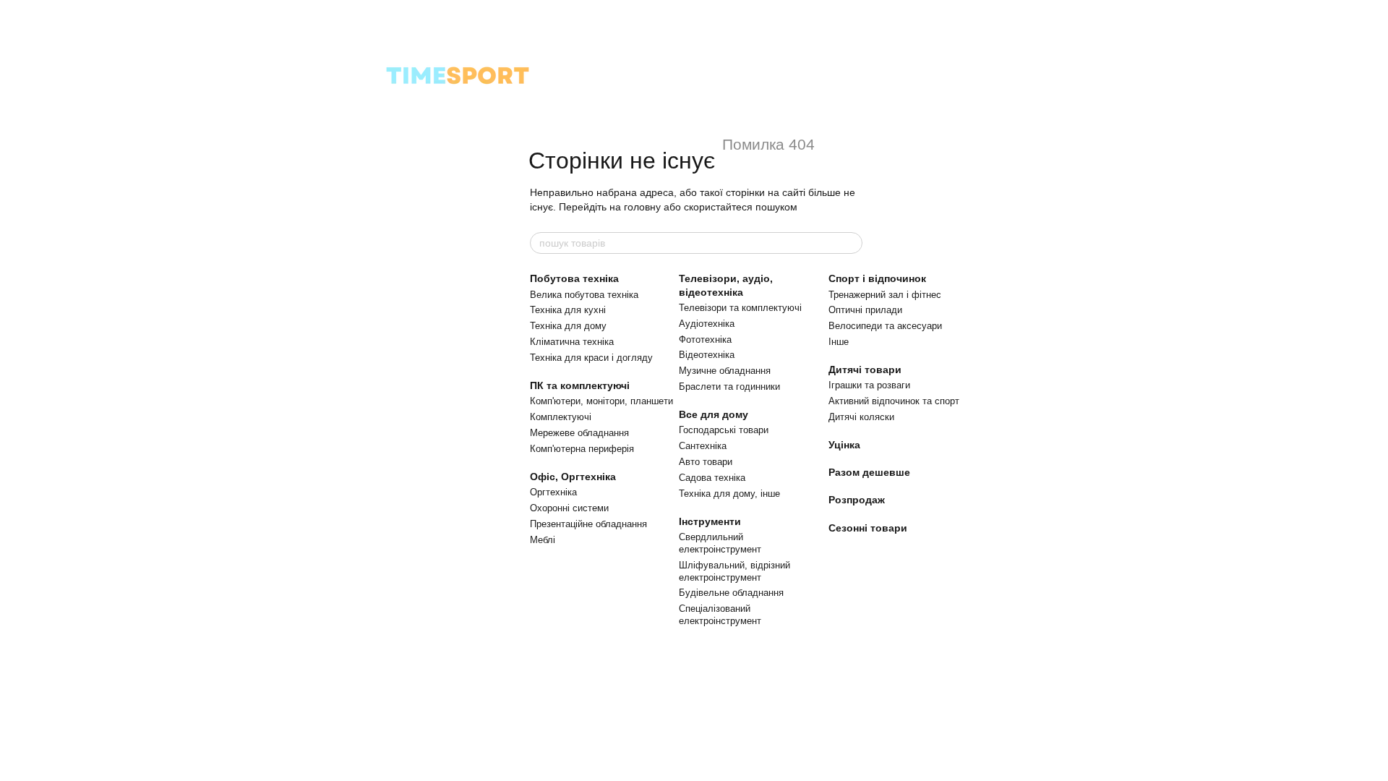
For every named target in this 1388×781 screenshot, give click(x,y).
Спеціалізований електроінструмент (720, 614)
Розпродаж (856, 499)
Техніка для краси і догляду (591, 357)
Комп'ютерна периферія (582, 448)
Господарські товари (723, 429)
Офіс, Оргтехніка (573, 476)
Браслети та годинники (729, 386)
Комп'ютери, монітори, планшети (601, 401)
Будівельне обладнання (731, 592)
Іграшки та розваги (869, 385)
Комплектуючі (560, 416)
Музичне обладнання (725, 370)
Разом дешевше (869, 472)
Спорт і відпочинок (877, 278)
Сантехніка (703, 445)
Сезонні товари (867, 528)
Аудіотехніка (706, 323)
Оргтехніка (553, 492)
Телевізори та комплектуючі (740, 307)
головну (642, 207)
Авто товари (705, 461)
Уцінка (844, 445)
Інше (838, 341)
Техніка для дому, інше (729, 493)
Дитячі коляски (861, 416)
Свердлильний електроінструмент (720, 543)
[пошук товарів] (850, 243)
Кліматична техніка (572, 341)
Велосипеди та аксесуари (885, 325)
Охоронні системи (569, 508)
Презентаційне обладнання (588, 523)
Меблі (542, 539)
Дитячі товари (864, 369)
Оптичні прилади (865, 309)
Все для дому (713, 414)
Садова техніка (712, 477)
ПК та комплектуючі (580, 385)
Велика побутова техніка (584, 294)
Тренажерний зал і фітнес (884, 294)
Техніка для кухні (568, 309)
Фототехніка (705, 339)
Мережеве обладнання (579, 432)
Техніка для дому (568, 325)
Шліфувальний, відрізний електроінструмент (734, 571)
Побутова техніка (574, 278)
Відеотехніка (706, 354)
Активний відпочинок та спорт (893, 401)
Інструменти (710, 521)
